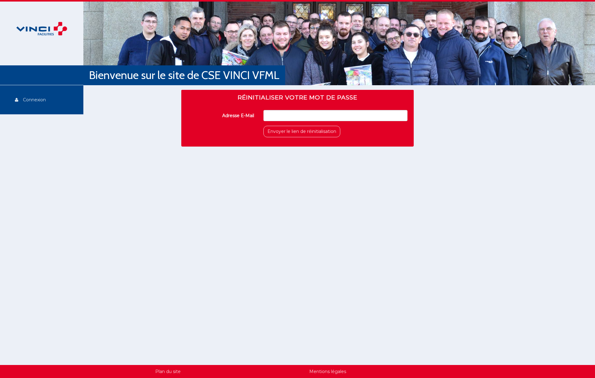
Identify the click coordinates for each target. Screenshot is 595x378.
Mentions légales (327, 371)
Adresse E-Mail (238, 115)
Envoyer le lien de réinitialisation (301, 131)
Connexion (34, 100)
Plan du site (168, 371)
